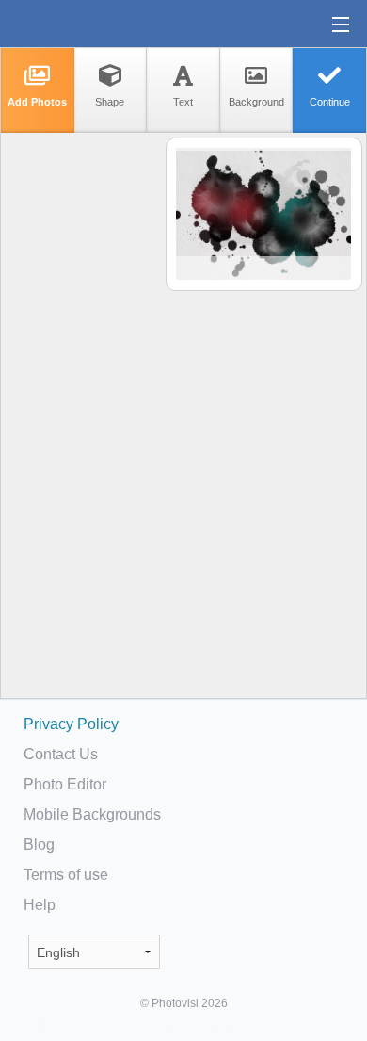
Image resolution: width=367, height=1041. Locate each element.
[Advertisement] (82, 429)
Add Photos (37, 101)
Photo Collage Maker (74, 23)
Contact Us (61, 754)
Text (183, 101)
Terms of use (66, 875)
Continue (330, 101)
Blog (39, 845)
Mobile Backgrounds (92, 814)
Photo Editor (65, 784)
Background (256, 101)
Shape (109, 101)
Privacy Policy (71, 724)
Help (40, 905)
